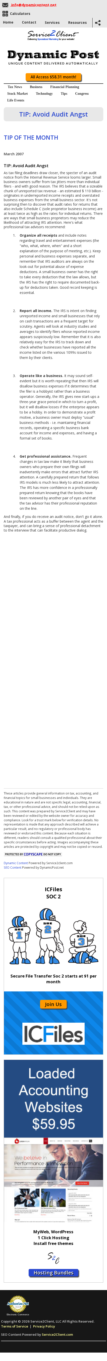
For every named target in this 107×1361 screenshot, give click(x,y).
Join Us (53, 1004)
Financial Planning (64, 87)
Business (36, 87)
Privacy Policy (44, 1326)
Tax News (15, 87)
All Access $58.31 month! (53, 77)
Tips (64, 93)
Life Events (15, 100)
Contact (29, 22)
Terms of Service (14, 1326)
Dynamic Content (16, 863)
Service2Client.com (57, 1334)
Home (8, 22)
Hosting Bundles (53, 1272)
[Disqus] (53, 595)
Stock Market (17, 93)
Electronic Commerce (18, 1314)
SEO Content (12, 867)
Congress (82, 93)
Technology (44, 93)
